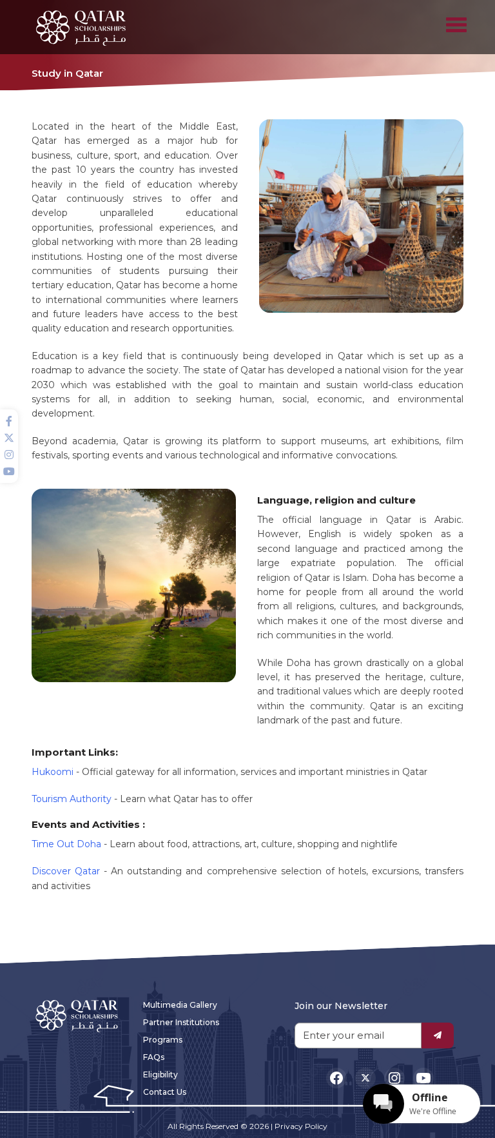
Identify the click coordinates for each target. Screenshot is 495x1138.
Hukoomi (52, 772)
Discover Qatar (66, 871)
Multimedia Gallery (180, 1005)
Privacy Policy (301, 1126)
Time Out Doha (66, 844)
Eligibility (160, 1074)
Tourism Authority (72, 799)
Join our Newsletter (341, 1006)
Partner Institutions (181, 1022)
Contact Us (164, 1092)
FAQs (153, 1057)
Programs (162, 1040)
